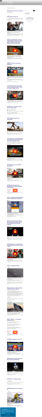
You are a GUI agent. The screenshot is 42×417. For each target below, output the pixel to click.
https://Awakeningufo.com (10, 12)
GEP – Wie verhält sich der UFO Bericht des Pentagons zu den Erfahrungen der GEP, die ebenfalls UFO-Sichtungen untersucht (14, 222)
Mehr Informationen (3, 413)
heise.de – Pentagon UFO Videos (13, 265)
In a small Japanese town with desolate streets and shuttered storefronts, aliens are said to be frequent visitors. (14, 87)
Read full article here (9, 59)
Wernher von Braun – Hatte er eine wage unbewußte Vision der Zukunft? (14, 288)
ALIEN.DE (10, 2)
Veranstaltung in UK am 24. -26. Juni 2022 (15, 10)
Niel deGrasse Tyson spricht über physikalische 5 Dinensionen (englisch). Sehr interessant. (14, 186)
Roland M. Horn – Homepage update (14, 378)
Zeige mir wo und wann (27, 13)
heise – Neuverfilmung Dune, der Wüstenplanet (13, 119)
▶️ (15, 50)
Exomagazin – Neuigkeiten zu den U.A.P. (14, 339)
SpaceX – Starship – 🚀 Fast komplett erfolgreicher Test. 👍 (14, 320)
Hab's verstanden (8, 414)
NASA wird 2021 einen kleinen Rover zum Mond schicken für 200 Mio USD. (15, 359)
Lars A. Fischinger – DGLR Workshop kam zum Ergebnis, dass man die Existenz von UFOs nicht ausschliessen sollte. (15, 139)
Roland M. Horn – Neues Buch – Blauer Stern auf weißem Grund (14, 107)
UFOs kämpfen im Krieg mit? (12, 16)
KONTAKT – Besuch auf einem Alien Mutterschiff (14, 64)
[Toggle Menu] (1, 1)
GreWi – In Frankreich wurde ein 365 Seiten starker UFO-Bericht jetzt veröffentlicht (15, 198)
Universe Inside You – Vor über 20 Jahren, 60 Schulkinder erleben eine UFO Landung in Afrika (15, 245)
